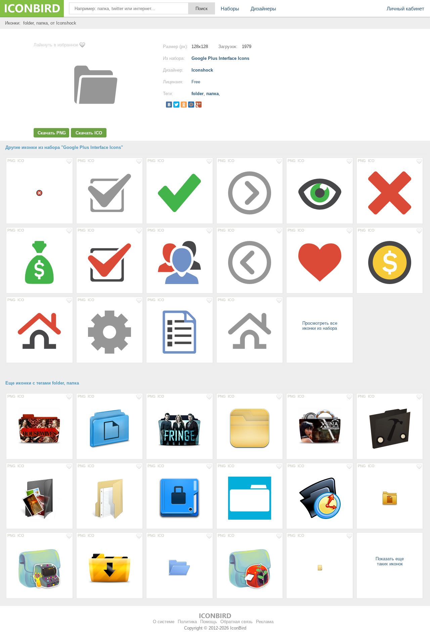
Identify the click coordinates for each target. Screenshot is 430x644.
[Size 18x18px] (39, 192)
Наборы (230, 8)
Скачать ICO (89, 132)
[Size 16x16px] (320, 567)
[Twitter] (176, 105)
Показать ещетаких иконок (390, 561)
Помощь (208, 621)
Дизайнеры (263, 8)
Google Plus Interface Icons (220, 58)
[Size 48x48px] (390, 498)
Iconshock (202, 70)
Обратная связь (236, 621)
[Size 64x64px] (179, 567)
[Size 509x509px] (39, 567)
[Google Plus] (199, 105)
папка (212, 93)
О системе (163, 621)
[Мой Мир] (191, 105)
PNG (11, 161)
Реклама (264, 621)
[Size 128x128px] (110, 192)
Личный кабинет (405, 8)
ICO (20, 161)
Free (195, 81)
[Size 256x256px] (39, 428)
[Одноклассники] (184, 105)
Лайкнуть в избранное (56, 44)
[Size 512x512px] (110, 428)
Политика (187, 621)
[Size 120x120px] (250, 428)
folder (197, 93)
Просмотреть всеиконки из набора (319, 326)
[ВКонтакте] (169, 105)
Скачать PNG (52, 132)
